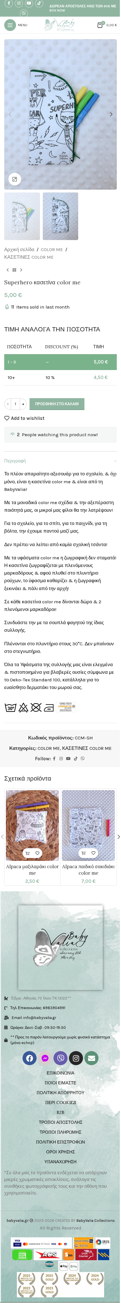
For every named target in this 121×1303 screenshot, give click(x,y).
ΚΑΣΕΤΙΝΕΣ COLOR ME (29, 257)
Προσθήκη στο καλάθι (57, 404)
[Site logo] (60, 24)
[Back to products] (14, 270)
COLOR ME (52, 249)
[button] (9, 114)
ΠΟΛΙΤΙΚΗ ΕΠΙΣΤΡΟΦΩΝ (60, 1142)
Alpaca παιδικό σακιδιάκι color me (88, 869)
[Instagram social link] (61, 759)
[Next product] (21, 270)
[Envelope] (91, 1058)
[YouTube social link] (68, 759)
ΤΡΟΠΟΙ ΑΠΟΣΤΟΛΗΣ (60, 1122)
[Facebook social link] (54, 759)
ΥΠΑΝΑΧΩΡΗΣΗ (60, 1161)
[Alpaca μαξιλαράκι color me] (32, 825)
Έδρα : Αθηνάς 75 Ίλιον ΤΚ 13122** (41, 998)
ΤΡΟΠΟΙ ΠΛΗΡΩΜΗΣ (60, 1132)
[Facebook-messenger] (45, 1058)
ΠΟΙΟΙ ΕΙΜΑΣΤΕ (60, 1082)
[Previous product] (7, 270)
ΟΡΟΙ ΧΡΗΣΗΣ (60, 1151)
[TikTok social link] (75, 759)
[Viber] (60, 1058)
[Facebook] (30, 1058)
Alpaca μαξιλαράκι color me (32, 869)
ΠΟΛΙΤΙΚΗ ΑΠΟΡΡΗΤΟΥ (60, 1092)
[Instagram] (76, 1058)
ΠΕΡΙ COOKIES (60, 1102)
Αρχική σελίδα (19, 249)
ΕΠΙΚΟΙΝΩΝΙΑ (60, 1073)
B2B (60, 1112)
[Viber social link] (24, 13)
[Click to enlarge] (14, 179)
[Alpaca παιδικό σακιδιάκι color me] (88, 825)
